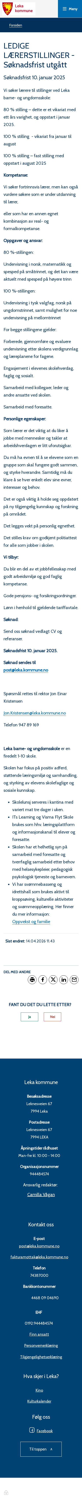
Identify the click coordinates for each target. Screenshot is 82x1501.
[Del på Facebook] (42, 979)
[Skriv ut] (32, 979)
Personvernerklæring (41, 1345)
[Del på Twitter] (53, 979)
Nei (52, 1017)
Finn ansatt (39, 1334)
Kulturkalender (39, 1401)
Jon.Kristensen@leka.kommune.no (34, 713)
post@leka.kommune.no (39, 1246)
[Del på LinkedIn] (63, 979)
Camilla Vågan (41, 1194)
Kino (39, 1390)
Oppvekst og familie (31, 921)
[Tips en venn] (74, 979)
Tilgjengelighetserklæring (41, 1357)
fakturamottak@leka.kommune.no (39, 1257)
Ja (29, 1017)
